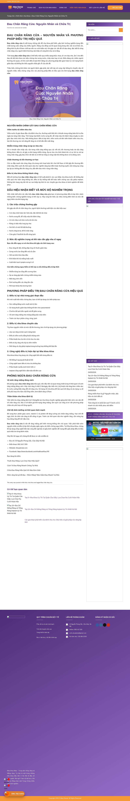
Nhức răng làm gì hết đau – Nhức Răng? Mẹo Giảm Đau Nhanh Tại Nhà (33, 475)
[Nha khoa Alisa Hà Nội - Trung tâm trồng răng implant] (15, 7)
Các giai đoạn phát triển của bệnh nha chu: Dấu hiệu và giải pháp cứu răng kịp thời (103, 386)
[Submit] (121, 30)
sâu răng (80, 149)
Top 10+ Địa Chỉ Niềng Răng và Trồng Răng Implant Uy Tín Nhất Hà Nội (104, 377)
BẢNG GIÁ (63, 7)
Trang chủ (31, 7)
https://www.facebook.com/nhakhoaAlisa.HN (33, 451)
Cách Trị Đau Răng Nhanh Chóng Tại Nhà (22, 465)
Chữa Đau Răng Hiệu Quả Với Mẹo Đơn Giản (24, 470)
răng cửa (34, 389)
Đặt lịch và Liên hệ (97, 7)
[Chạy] (89, 439)
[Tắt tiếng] (117, 439)
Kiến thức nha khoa (78, 7)
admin (25, 27)
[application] (104, 430)
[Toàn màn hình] (120, 439)
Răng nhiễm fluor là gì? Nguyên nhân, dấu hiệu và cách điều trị (103, 395)
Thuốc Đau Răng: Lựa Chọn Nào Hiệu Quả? (23, 461)
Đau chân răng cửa (46, 482)
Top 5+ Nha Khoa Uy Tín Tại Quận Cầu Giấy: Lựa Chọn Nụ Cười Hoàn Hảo (104, 368)
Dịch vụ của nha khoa (47, 7)
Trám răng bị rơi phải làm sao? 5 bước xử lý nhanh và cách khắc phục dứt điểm (104, 404)
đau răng (67, 48)
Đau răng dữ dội (15, 248)
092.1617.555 (117, 7)
